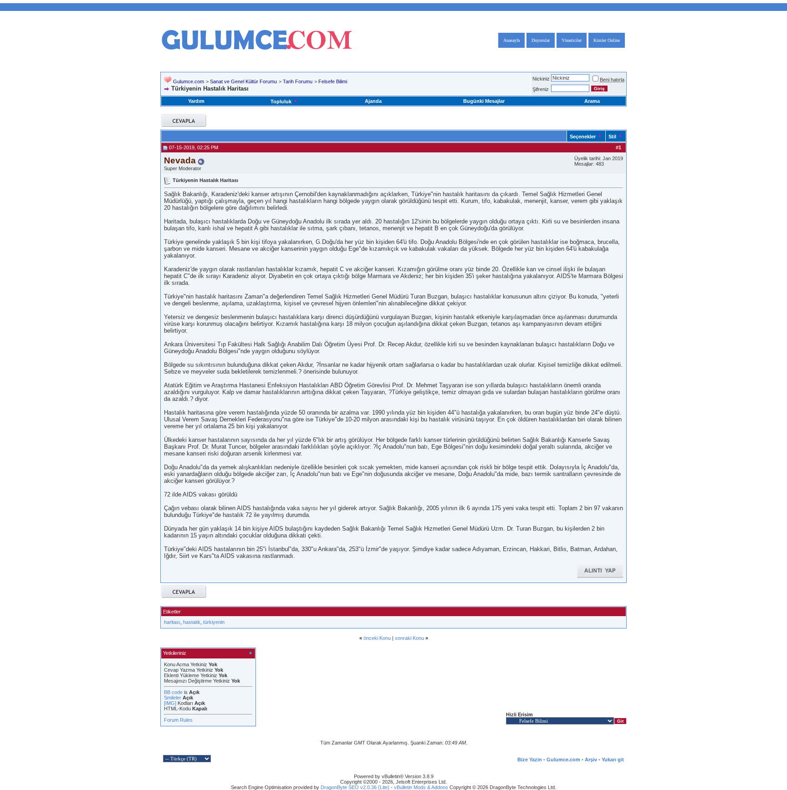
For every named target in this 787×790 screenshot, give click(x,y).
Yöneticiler (572, 40)
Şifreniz (540, 89)
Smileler (172, 697)
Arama (592, 101)
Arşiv (591, 759)
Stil (612, 136)
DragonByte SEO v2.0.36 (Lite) (355, 787)
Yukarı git (613, 759)
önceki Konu (377, 638)
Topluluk (281, 101)
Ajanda (373, 101)
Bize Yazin (529, 759)
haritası (172, 622)
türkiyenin (214, 622)
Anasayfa (511, 40)
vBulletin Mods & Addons (421, 787)
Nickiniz (541, 78)
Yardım (196, 101)
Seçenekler (583, 136)
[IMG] (170, 703)
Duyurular (540, 40)
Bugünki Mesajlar (484, 101)
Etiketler (172, 611)
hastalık (191, 622)
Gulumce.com (188, 81)
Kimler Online (606, 40)
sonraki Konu (409, 638)
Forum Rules (178, 720)
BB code (173, 692)
